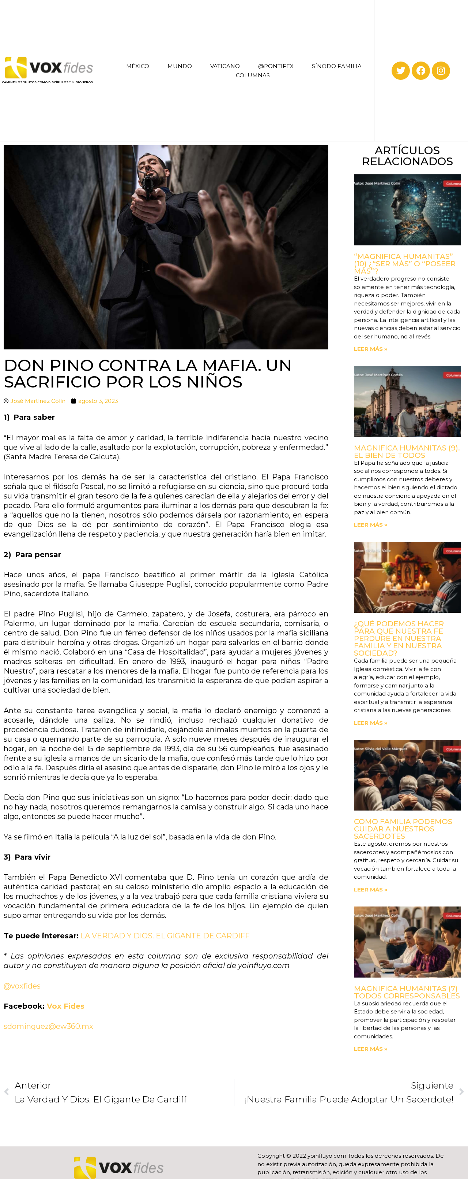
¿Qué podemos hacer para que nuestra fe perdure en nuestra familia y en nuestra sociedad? (399, 638)
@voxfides (22, 986)
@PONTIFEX (276, 66)
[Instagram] (441, 71)
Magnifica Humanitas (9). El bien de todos (407, 452)
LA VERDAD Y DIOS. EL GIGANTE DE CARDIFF (165, 935)
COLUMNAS (253, 75)
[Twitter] (401, 71)
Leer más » (371, 348)
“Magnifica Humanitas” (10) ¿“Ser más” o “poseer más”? (405, 263)
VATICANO (225, 66)
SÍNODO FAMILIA (337, 66)
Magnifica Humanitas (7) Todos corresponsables (407, 992)
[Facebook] (421, 71)
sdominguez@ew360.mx (48, 1026)
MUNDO (179, 66)
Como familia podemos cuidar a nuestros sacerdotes (403, 829)
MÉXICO (137, 66)
